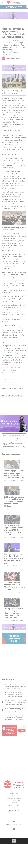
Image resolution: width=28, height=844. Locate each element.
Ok (14, 841)
